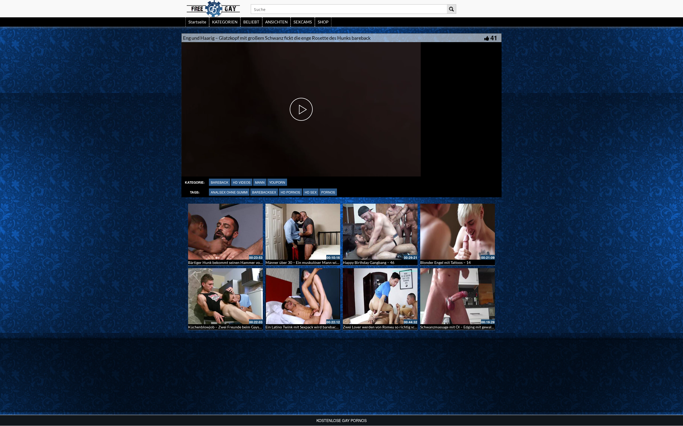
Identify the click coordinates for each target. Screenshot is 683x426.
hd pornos (290, 192)
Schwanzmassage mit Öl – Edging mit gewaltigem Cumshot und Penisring (480, 327)
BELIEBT (251, 21)
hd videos (242, 182)
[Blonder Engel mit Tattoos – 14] (457, 232)
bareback (219, 182)
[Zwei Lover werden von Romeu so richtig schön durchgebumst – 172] (380, 296)
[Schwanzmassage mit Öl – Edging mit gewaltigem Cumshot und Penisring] (457, 296)
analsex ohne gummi (229, 192)
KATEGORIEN (224, 21)
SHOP (323, 21)
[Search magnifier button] (451, 9)
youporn (277, 182)
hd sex (311, 192)
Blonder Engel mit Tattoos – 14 (445, 262)
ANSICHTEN (276, 21)
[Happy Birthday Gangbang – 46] (380, 232)
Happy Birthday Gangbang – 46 (368, 262)
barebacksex (264, 192)
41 (493, 38)
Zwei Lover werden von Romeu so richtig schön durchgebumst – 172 (399, 327)
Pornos (328, 192)
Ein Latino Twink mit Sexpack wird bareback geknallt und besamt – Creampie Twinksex (336, 327)
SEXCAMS (302, 21)
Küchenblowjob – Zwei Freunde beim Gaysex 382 (229, 327)
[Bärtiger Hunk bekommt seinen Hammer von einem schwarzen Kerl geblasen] (225, 232)
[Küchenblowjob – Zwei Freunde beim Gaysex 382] (225, 296)
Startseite (197, 21)
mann (260, 182)
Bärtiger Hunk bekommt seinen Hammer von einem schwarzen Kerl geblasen (251, 262)
